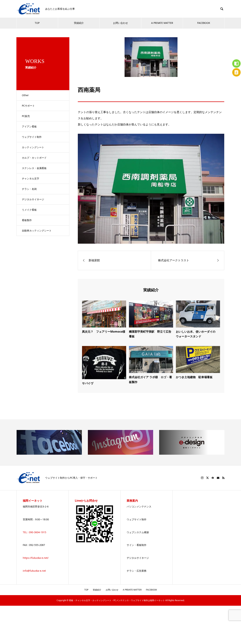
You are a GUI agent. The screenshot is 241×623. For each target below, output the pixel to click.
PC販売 (26, 116)
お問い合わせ (120, 23)
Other (25, 95)
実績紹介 (79, 23)
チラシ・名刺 (29, 189)
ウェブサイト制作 (32, 137)
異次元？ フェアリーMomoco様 (103, 331)
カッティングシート (33, 147)
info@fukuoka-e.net (34, 570)
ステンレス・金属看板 (34, 168)
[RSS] (223, 478)
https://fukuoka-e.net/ (36, 557)
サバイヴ (87, 383)
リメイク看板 (29, 209)
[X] (207, 478)
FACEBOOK (203, 23)
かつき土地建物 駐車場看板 (194, 377)
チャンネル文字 (30, 178)
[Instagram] (202, 478)
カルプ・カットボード (34, 157)
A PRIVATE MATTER (162, 23)
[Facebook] (213, 478)
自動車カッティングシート (37, 230)
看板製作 (27, 220)
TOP (37, 23)
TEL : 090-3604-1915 (34, 532)
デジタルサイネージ (33, 199)
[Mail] (218, 478)
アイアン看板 (29, 126)
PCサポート (28, 105)
